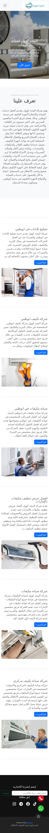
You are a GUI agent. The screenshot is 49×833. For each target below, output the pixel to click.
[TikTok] (34, 803)
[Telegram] (21, 803)
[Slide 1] (24, 75)
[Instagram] (14, 803)
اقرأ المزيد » (41, 262)
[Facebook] (28, 803)
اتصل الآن (24, 65)
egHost (30, 822)
